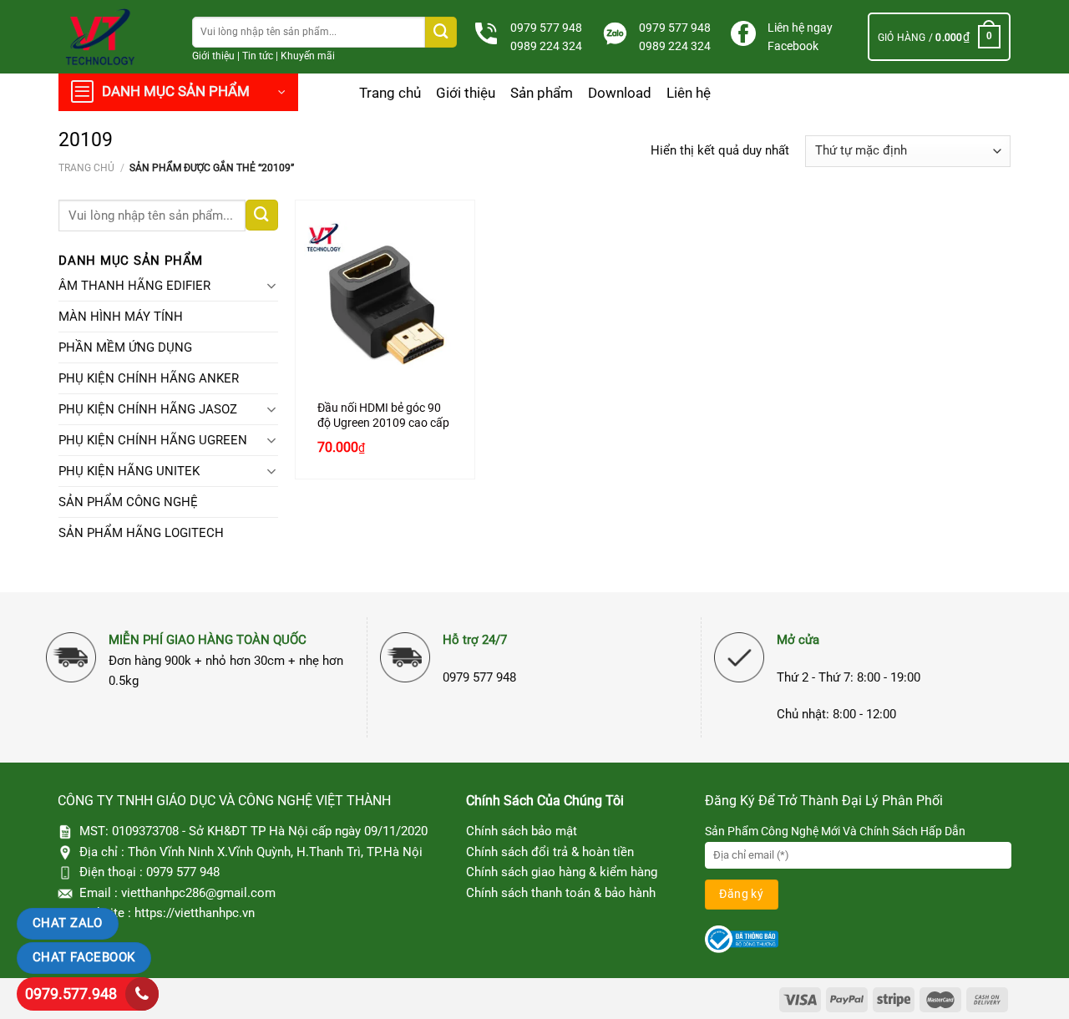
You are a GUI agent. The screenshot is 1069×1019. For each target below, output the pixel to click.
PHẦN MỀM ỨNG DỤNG (125, 347)
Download (619, 92)
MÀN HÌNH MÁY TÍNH (120, 316)
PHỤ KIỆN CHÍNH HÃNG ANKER (148, 378)
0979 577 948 (546, 27)
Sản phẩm (541, 92)
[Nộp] (441, 32)
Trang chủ (390, 92)
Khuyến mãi (308, 56)
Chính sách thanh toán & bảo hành (561, 892)
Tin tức (257, 56)
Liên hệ (688, 92)
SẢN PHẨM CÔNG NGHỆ (128, 502)
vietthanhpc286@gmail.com (198, 892)
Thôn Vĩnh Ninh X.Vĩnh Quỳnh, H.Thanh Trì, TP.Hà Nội (275, 851)
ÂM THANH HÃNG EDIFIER (134, 285)
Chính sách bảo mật (521, 831)
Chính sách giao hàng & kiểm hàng (561, 872)
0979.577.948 (71, 993)
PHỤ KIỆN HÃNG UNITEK (129, 471)
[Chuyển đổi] (272, 285)
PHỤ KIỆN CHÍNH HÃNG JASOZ (147, 409)
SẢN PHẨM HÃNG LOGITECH (141, 532)
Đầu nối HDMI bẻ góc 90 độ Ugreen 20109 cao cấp (383, 415)
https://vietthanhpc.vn (194, 912)
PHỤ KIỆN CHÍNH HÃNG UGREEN (152, 440)
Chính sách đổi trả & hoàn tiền (550, 851)
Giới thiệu (213, 56)
